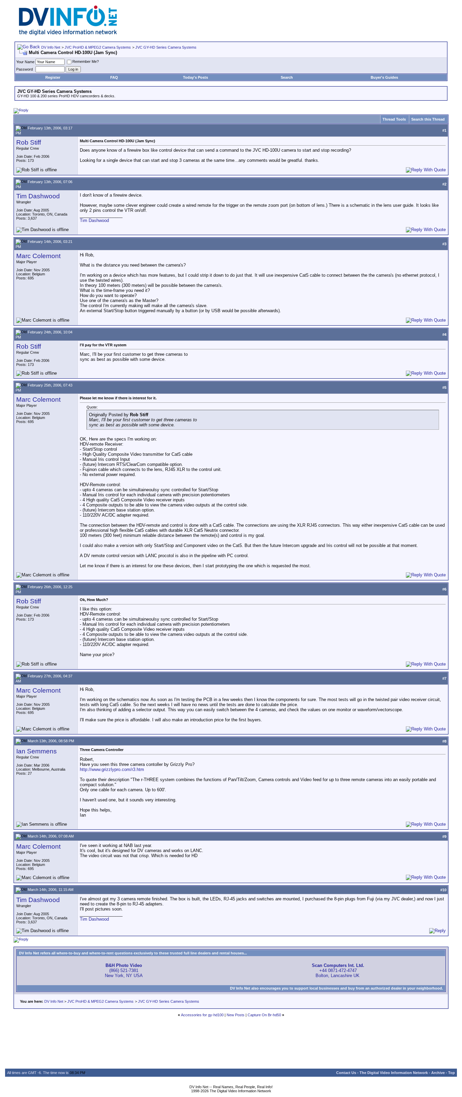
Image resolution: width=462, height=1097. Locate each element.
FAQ (114, 77)
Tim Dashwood (38, 196)
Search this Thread (428, 119)
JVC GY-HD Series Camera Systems (166, 47)
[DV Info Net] (68, 33)
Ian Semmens (36, 751)
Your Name (25, 62)
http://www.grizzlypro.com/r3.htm (112, 769)
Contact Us (346, 1073)
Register (52, 77)
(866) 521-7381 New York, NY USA (124, 970)
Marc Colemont (38, 255)
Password (24, 69)
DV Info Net (50, 47)
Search (287, 77)
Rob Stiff (28, 142)
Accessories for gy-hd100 (202, 1015)
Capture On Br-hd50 (264, 1015)
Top (451, 1073)
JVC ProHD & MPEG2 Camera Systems (98, 47)
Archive (438, 1073)
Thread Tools (394, 119)
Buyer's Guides (384, 77)
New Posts (236, 1015)
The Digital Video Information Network (394, 1073)
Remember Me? (85, 61)
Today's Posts (195, 77)
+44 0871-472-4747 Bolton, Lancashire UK (338, 970)
